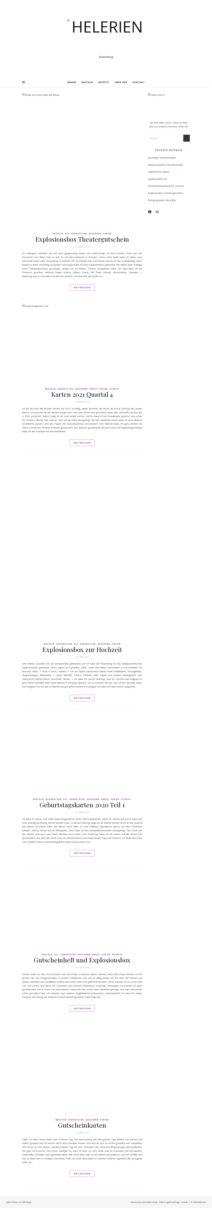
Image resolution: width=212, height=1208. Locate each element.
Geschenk (95, 233)
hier (186, 126)
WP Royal (27, 1202)
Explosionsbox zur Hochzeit (82, 649)
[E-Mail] (157, 212)
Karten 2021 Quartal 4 (82, 394)
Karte (93, 389)
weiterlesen (82, 287)
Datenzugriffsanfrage (169, 1202)
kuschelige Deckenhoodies (162, 157)
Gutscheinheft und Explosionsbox (82, 960)
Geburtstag (79, 233)
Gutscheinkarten (82, 1125)
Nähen (71, 82)
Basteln (87, 82)
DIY (67, 233)
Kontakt (139, 82)
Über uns (121, 82)
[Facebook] (150, 212)
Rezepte (103, 82)
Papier (107, 233)
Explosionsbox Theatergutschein (82, 239)
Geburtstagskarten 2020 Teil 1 (82, 805)
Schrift (114, 389)
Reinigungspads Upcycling (162, 200)
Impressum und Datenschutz (144, 1202)
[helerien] (106, 36)
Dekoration (64, 644)
